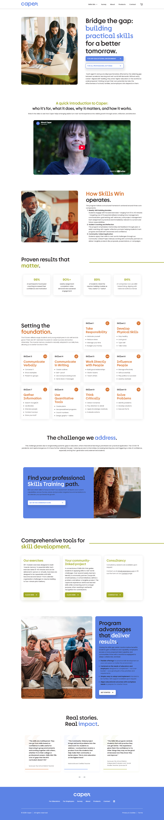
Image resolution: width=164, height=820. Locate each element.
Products (122, 4)
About (112, 4)
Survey (103, 4)
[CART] (141, 4)
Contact (132, 4)
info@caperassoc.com (126, 571)
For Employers (68, 801)
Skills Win (91, 4)
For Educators (54, 801)
